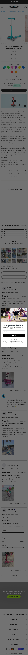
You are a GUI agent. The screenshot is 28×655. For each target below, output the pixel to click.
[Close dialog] (25, 310)
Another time (14, 339)
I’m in (14, 335)
